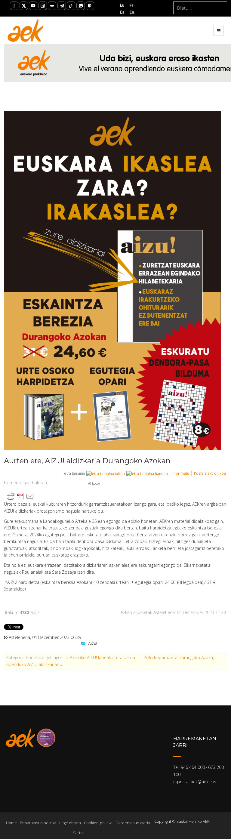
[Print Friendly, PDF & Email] (20, 496)
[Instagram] (42, 6)
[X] (24, 6)
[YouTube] (33, 6)
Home (11, 822)
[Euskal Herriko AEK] (26, 30)
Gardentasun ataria (133, 822)
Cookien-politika (98, 822)
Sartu (78, 832)
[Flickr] (52, 6)
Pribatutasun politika (38, 822)
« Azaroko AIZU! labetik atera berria (101, 657)
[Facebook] (14, 6)
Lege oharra (70, 822)
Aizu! (92, 643)
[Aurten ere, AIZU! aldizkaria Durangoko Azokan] (112, 280)
